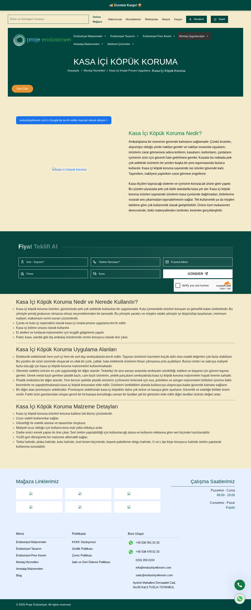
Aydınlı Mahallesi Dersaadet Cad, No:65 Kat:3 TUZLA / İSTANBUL (154, 585)
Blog (19, 575)
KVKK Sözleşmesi (84, 542)
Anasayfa (73, 70)
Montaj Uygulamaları (192, 36)
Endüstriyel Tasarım (122, 36)
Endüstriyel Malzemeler (88, 36)
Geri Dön (22, 88)
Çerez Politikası (82, 555)
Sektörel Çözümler (118, 44)
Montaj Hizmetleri (94, 70)
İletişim (166, 19)
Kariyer (178, 19)
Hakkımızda (115, 19)
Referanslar (151, 19)
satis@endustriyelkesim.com (154, 575)
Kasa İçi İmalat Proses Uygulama (129, 70)
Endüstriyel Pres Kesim (157, 36)
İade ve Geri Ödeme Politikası (91, 562)
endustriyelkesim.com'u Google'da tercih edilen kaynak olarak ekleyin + (64, 120)
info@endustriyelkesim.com (153, 567)
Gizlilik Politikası (82, 548)
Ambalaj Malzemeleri (86, 44)
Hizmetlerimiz (133, 19)
